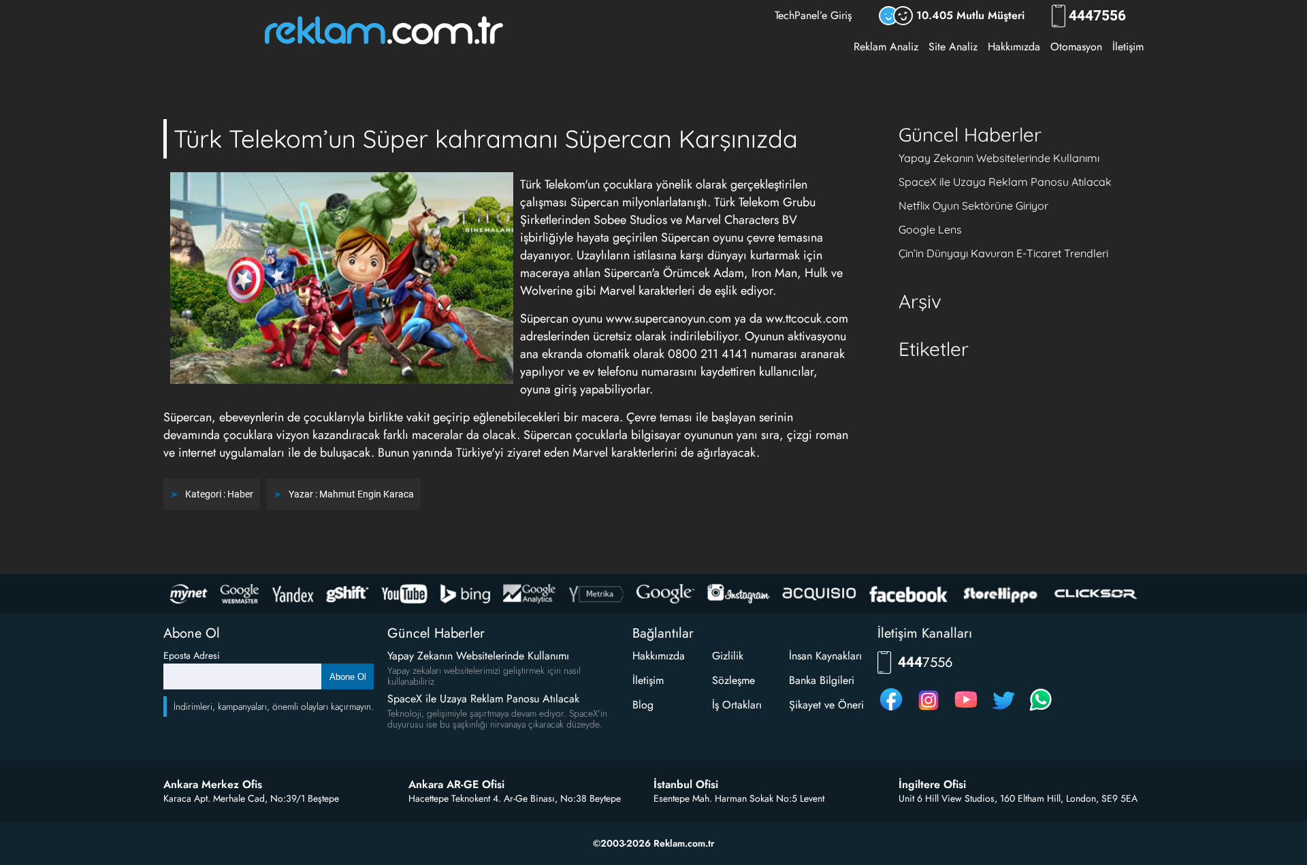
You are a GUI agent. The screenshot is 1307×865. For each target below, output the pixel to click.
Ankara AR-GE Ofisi (456, 784)
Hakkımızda (1014, 46)
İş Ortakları (737, 705)
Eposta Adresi (191, 655)
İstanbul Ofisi (686, 784)
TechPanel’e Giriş (813, 15)
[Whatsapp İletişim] (1040, 710)
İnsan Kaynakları (825, 656)
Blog (643, 705)
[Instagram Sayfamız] (928, 710)
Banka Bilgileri (821, 680)
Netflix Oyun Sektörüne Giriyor (973, 205)
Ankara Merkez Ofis (212, 784)
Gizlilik (727, 656)
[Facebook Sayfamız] (891, 710)
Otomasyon (1076, 46)
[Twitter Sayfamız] (1003, 710)
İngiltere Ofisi (932, 784)
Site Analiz (953, 46)
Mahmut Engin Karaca (366, 494)
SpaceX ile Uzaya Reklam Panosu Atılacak (1005, 182)
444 (1097, 16)
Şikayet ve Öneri (826, 705)
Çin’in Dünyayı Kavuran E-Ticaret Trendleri (1003, 253)
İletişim (1128, 46)
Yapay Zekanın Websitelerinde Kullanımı (999, 158)
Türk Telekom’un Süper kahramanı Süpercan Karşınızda (486, 138)
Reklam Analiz (886, 46)
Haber (240, 494)
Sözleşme (733, 680)
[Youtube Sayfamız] (966, 710)
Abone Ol (347, 677)
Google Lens (930, 229)
